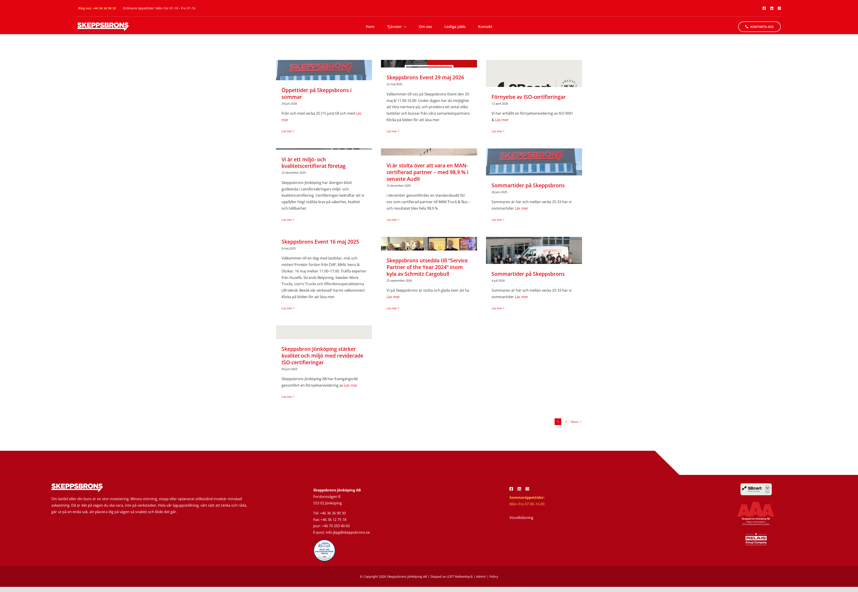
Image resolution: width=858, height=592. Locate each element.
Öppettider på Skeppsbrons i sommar (316, 93)
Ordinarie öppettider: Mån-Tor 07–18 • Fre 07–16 (159, 8)
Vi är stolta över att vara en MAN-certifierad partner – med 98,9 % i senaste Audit (427, 172)
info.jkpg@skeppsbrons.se (348, 532)
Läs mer (287, 131)
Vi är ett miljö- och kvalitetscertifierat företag (314, 163)
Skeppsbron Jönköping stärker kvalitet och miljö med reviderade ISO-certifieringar (322, 355)
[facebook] (764, 8)
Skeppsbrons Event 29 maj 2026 (425, 77)
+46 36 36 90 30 (104, 8)
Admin (481, 576)
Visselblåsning (521, 517)
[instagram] (779, 8)
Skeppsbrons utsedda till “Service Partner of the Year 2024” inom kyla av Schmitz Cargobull (427, 267)
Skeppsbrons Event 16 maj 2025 (320, 241)
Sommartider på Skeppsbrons (528, 185)
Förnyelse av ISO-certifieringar (529, 96)
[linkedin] (771, 8)
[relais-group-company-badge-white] (756, 534)
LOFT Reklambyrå (460, 576)
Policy (494, 576)
